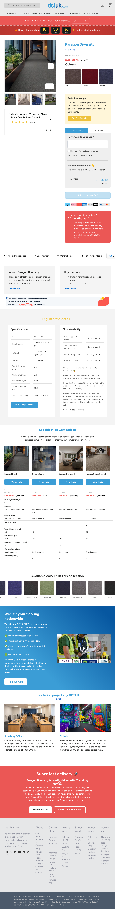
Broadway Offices (14, 736)
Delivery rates (40, 809)
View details (17, 482)
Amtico (65, 866)
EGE (51, 883)
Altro (77, 843)
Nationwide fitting (105, 838)
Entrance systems (92, 856)
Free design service (104, 845)
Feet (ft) (99, 130)
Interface (66, 859)
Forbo (64, 850)
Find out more (15, 681)
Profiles (91, 852)
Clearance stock (105, 862)
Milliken (52, 858)
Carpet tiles (53, 829)
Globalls (64, 736)
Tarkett (65, 843)
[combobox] (22, 5)
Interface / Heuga (53, 854)
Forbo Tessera (52, 875)
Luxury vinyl (66, 829)
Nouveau (53, 837)
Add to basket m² (88, 195)
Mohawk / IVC (53, 863)
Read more (15, 288)
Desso (51, 849)
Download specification (24, 405)
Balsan (52, 840)
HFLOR (65, 840)
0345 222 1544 (38, 794)
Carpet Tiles (70, 50)
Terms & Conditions (39, 866)
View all (57, 699)
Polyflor (65, 837)
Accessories (92, 829)
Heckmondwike (52, 869)
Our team (37, 834)
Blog (37, 848)
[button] (109, 5)
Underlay (92, 849)
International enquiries (70, 809)
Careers (39, 845)
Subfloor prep (92, 844)
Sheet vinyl (78, 829)
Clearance (95, 13)
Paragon (52, 880)
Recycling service (105, 856)
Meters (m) (77, 130)
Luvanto (65, 847)
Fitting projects (39, 859)
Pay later (105, 851)
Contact (39, 872)
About (39, 827)
